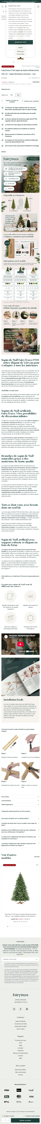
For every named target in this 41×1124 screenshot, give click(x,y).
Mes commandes (20, 1072)
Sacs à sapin (21, 1029)
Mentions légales (11, 1111)
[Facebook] (20, 1009)
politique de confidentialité (20, 36)
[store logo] (20, 995)
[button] (13, 61)
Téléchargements (7, 804)
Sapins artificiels (20, 1021)
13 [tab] (23, 926)
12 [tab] (22, 926)
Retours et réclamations (20, 1053)
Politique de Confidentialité (27, 1111)
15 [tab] (26, 926)
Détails (3, 151)
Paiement (20, 1050)
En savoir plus (20, 54)
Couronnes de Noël (21, 1024)
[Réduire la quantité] (3, 1120)
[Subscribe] (36, 959)
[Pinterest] (27, 1009)
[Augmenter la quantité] (8, 1120)
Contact (20, 1055)
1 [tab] (7, 926)
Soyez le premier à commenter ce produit (31, 66)
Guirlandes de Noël (20, 1026)
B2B (20, 1058)
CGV (18, 1111)
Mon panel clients (20, 1069)
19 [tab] (31, 926)
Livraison (20, 1048)
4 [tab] (11, 926)
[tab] (20, 152)
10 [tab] (19, 926)
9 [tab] (18, 926)
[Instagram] (14, 1009)
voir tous (37, 856)
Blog (20, 1045)
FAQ (20, 1043)
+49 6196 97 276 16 (20, 1002)
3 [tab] (10, 926)
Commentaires (6, 800)
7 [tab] (15, 926)
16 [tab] (27, 926)
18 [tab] (30, 926)
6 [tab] (14, 926)
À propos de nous (20, 1040)
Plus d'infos (5, 797)
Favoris (20, 1075)
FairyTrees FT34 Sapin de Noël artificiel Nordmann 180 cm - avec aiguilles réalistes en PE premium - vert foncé (20, 915)
